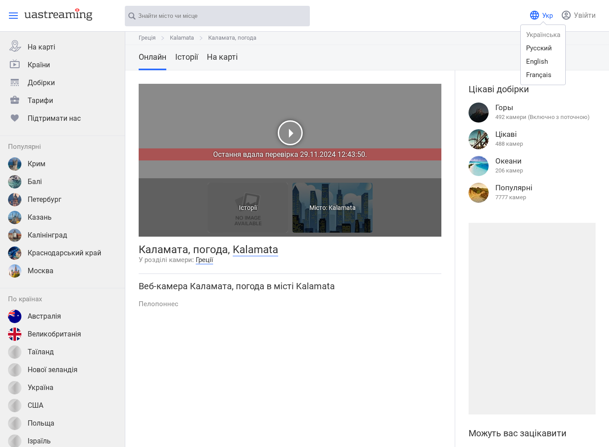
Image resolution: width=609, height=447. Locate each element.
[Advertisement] (532, 318)
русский (539, 48)
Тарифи (40, 100)
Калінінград (47, 235)
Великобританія (54, 334)
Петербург (45, 199)
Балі (35, 181)
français (538, 75)
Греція (147, 37)
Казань (40, 217)
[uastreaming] (56, 14)
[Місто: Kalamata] (332, 230)
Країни (39, 65)
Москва (40, 271)
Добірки (41, 82)
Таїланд (41, 352)
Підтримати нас (54, 118)
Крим (36, 164)
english (537, 61)
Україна (40, 387)
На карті (41, 47)
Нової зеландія (53, 369)
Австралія (44, 316)
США (35, 405)
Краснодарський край (64, 253)
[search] (299, 16)
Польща (41, 423)
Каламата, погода (232, 37)
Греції (204, 260)
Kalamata (182, 37)
